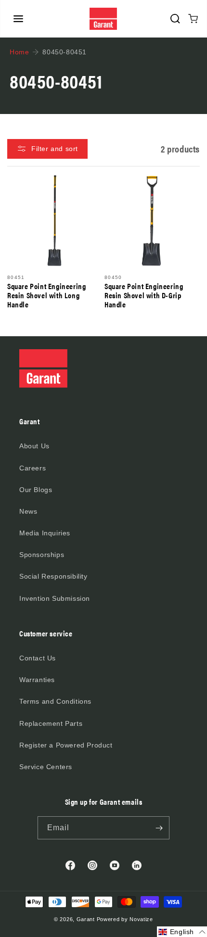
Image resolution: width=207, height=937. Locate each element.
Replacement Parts (50, 723)
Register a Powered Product (66, 745)
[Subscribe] (158, 828)
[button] (18, 18)
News (28, 511)
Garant (86, 919)
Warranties (37, 680)
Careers (32, 468)
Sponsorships (41, 554)
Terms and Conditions (55, 701)
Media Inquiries (44, 533)
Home (19, 52)
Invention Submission (54, 598)
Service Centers (45, 767)
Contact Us (37, 658)
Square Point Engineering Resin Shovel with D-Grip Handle (143, 295)
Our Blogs (35, 490)
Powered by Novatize (125, 919)
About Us (34, 446)
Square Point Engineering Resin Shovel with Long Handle (46, 295)
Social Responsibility (53, 576)
